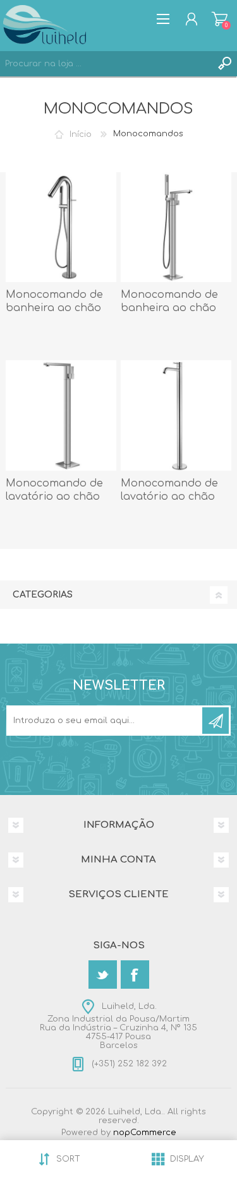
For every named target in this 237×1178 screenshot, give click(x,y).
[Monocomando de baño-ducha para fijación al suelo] (61, 227)
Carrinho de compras (219, 19)
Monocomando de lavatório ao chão (54, 490)
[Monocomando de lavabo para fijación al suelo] (176, 415)
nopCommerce (144, 1132)
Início (81, 133)
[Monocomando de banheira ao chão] (176, 227)
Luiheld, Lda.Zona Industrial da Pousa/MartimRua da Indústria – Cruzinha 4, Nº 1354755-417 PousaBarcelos (118, 1026)
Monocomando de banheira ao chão (54, 301)
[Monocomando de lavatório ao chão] (61, 415)
